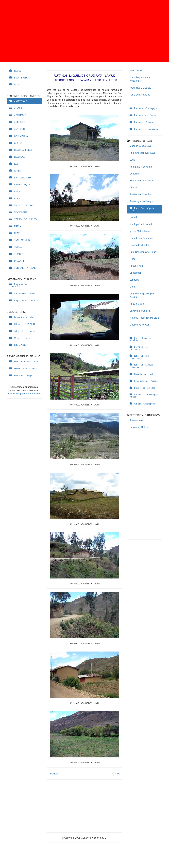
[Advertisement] (84, 31)
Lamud (133, 217)
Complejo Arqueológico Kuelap (142, 295)
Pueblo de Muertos (139, 245)
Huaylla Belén (137, 303)
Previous (54, 773)
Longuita (134, 279)
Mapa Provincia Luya (141, 145)
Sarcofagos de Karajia (141, 201)
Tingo (132, 258)
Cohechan (135, 173)
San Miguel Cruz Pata (141, 194)
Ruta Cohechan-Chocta (142, 180)
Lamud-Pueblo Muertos (142, 238)
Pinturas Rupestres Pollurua (144, 317)
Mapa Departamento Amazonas (140, 79)
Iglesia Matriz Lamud (140, 231)
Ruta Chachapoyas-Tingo (143, 251)
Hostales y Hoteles (139, 427)
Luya (132, 159)
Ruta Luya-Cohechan (141, 166)
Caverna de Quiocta (140, 310)
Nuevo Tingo (136, 265)
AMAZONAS (136, 70)
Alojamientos (136, 420)
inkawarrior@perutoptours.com (24, 393)
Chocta (133, 187)
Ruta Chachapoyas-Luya (142, 152)
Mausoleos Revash (140, 324)
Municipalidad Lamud (141, 224)
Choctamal (135, 272)
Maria (132, 286)
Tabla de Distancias (140, 94)
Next (117, 773)
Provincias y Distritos (140, 87)
